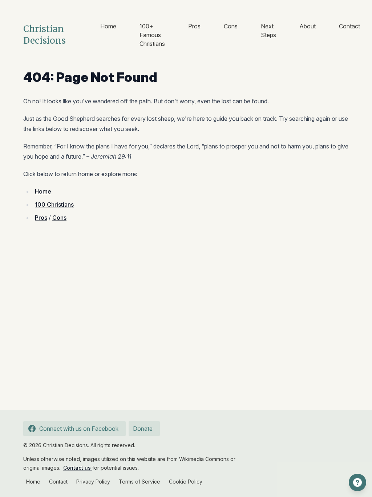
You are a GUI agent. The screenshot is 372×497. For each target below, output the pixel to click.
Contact (349, 26)
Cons (231, 26)
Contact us (77, 468)
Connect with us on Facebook (78, 428)
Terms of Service (139, 481)
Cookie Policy (185, 481)
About (307, 26)
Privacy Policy (93, 481)
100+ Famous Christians (152, 35)
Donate (143, 428)
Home (108, 26)
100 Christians (54, 204)
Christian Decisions (44, 34)
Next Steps (268, 31)
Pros (194, 26)
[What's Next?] (357, 482)
